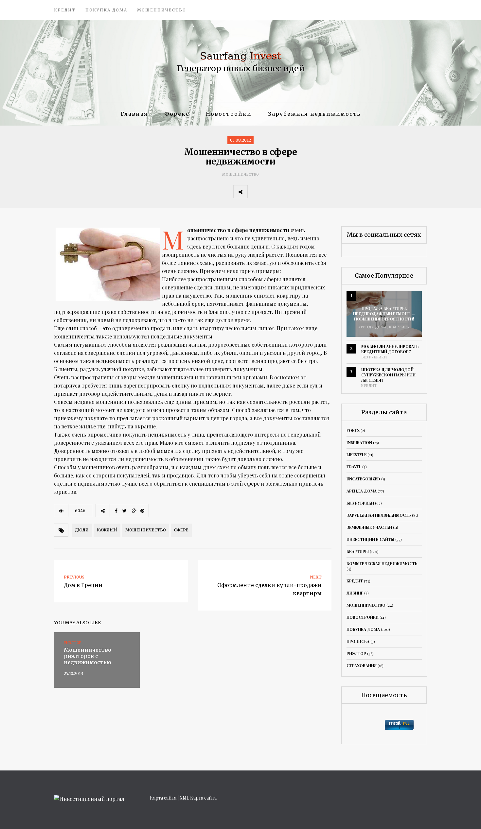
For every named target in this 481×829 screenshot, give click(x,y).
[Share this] (254, 191)
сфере (181, 529)
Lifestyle (356, 454)
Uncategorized (363, 478)
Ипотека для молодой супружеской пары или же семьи (388, 375)
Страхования (362, 665)
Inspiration (359, 442)
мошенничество (145, 529)
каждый (107, 529)
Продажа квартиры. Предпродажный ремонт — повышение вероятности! (384, 313)
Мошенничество (161, 10)
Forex (353, 430)
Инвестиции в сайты (370, 539)
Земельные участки (369, 527)
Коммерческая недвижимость (382, 563)
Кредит (65, 10)
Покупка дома (106, 10)
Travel (354, 466)
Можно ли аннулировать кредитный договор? (390, 349)
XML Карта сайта (198, 798)
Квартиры (399, 327)
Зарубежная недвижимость (314, 114)
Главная (134, 114)
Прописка (358, 641)
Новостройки (229, 114)
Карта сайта (163, 798)
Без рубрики (374, 357)
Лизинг (355, 593)
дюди (82, 529)
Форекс (176, 114)
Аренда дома (372, 327)
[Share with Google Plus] (283, 191)
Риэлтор (356, 653)
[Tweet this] (269, 191)
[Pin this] (298, 191)
